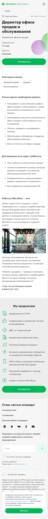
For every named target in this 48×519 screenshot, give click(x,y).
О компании (7, 415)
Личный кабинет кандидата (15, 420)
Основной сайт (9, 410)
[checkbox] (4, 456)
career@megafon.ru (19, 464)
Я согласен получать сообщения (19, 457)
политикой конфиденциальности (17, 501)
